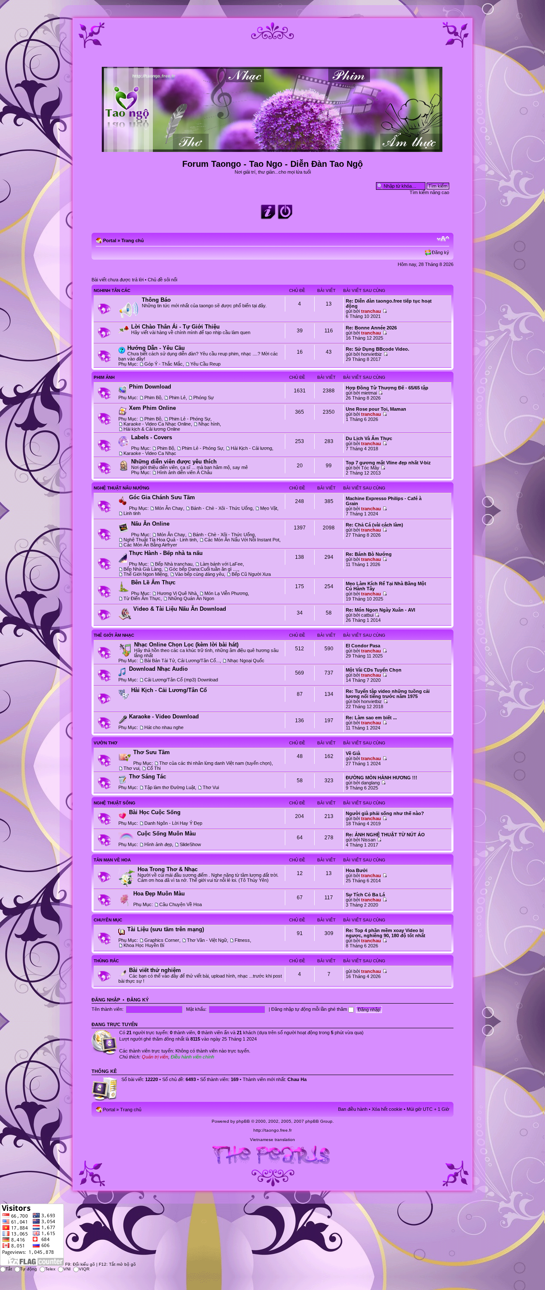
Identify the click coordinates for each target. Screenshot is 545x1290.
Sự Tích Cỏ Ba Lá (365, 894)
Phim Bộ (152, 397)
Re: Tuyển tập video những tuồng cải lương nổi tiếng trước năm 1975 (388, 694)
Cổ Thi (154, 768)
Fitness (242, 940)
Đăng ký (440, 252)
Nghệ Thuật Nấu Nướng (121, 488)
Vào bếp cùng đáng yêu (199, 574)
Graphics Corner (161, 940)
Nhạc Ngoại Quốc (245, 660)
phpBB (243, 1121)
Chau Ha (297, 1079)
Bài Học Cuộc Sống (155, 812)
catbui (367, 615)
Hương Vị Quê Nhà (177, 593)
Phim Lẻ (177, 397)
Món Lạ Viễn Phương (226, 593)
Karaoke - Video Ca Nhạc (149, 453)
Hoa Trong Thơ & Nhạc (168, 869)
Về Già (353, 753)
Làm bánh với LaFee (221, 563)
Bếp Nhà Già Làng (142, 569)
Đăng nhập (106, 999)
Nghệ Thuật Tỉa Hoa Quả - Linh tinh (160, 539)
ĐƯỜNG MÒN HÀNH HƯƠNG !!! (381, 777)
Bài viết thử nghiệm (155, 970)
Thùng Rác (106, 960)
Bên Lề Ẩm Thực (153, 582)
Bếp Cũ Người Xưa (251, 574)
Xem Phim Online (152, 408)
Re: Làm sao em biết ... (371, 717)
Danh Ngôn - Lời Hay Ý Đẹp (173, 823)
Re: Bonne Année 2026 (371, 327)
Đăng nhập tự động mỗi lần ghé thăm (309, 1009)
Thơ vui (131, 768)
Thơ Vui (211, 787)
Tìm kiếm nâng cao (429, 192)
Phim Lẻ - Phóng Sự (189, 418)
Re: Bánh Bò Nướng (369, 554)
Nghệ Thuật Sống (114, 803)
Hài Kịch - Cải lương (251, 448)
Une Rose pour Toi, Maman (376, 409)
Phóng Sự (203, 397)
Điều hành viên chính (192, 1056)
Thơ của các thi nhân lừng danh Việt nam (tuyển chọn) (215, 763)
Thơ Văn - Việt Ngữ (207, 940)
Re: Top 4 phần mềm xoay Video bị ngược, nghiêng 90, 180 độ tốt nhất (385, 933)
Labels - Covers (151, 437)
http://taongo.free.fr (272, 1130)
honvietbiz (371, 354)
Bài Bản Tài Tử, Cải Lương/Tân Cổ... (182, 660)
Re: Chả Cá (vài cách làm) (374, 524)
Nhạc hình (209, 423)
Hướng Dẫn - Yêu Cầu (156, 348)
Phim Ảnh (104, 377)
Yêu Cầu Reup (205, 363)
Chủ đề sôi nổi (162, 279)
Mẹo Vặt (268, 508)
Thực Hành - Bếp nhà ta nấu (166, 553)
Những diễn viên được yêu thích (174, 461)
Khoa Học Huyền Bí (143, 945)
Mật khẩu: (196, 1009)
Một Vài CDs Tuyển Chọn (374, 669)
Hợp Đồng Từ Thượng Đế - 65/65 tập (387, 387)
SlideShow (190, 844)
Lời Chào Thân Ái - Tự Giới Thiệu (175, 326)
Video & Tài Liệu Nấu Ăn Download (179, 609)
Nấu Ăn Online (150, 524)
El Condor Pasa (363, 645)
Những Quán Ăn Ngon (191, 598)
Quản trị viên (155, 1056)
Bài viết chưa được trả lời (117, 279)
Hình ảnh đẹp (158, 844)
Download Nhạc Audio (158, 669)
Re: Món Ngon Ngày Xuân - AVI (380, 609)
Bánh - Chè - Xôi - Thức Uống (221, 508)
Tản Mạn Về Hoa (112, 860)
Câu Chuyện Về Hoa (180, 904)
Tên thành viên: (107, 1009)
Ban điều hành (352, 1109)
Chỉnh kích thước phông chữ (443, 239)
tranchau (371, 311)
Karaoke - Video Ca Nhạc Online (157, 423)
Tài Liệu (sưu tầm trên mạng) (165, 929)
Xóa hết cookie (387, 1109)
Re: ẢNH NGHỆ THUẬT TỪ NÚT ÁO (385, 834)
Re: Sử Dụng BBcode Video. (377, 349)
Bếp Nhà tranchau (173, 563)
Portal (109, 240)
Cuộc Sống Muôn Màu (166, 833)
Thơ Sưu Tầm (151, 752)
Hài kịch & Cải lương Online (151, 429)
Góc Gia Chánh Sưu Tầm (162, 497)
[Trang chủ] (273, 148)
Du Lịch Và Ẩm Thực (369, 438)
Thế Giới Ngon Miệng (145, 574)
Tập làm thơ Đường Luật (169, 787)
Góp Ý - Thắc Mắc (163, 363)
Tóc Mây (370, 467)
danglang (370, 782)
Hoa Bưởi (356, 870)
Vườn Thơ (106, 743)
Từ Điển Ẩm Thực (142, 598)
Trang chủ (132, 240)
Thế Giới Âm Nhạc (114, 635)
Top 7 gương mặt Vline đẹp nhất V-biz (388, 462)
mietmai (369, 392)
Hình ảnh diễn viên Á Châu (184, 472)
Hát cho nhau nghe (164, 727)
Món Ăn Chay (169, 508)
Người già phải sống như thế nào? (385, 813)
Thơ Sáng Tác (147, 776)
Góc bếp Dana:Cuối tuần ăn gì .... (203, 569)
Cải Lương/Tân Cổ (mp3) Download (181, 679)
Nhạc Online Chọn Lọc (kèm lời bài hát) (186, 644)
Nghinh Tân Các (112, 290)
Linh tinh (132, 513)
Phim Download (150, 386)
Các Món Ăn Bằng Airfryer (150, 544)
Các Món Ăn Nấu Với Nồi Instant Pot (241, 539)
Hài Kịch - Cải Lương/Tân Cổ (169, 690)
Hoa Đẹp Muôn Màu (159, 893)
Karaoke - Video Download (164, 716)
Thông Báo (156, 300)
